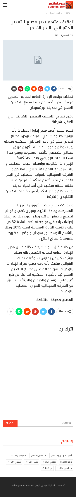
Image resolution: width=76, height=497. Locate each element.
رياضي (14, 462)
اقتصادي (38, 456)
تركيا (66, 462)
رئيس (31, 462)
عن (47, 468)
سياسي (64, 468)
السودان (18, 456)
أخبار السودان (61, 456)
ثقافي (49, 462)
